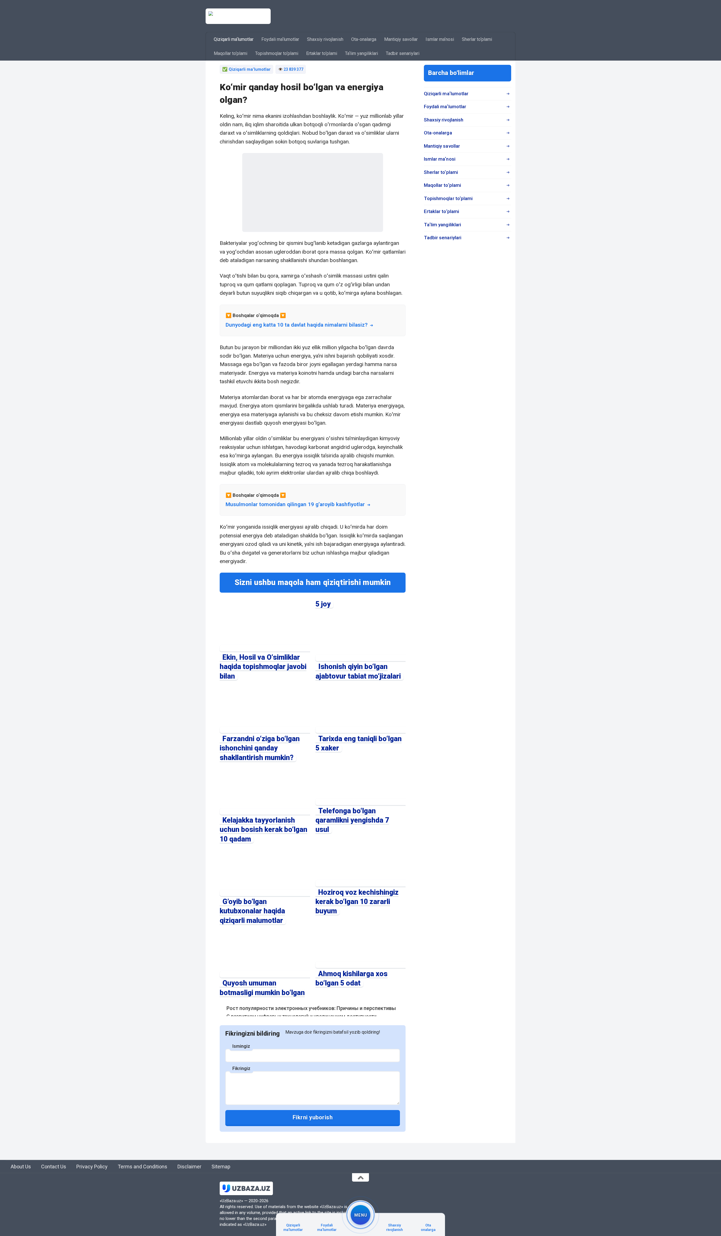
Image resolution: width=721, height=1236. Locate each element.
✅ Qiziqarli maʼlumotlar (246, 69)
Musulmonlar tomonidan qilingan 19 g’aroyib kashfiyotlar (295, 504)
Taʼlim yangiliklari (361, 53)
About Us (21, 1166)
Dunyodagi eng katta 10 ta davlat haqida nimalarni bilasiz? (297, 325)
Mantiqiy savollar (401, 39)
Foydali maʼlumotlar (280, 39)
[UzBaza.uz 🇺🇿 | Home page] (238, 16)
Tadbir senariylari (402, 53)
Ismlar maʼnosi (440, 39)
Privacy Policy (92, 1166)
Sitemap (221, 1166)
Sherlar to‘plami (477, 39)
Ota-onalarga (363, 39)
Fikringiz (241, 1068)
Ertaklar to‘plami (321, 53)
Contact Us (53, 1166)
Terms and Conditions (142, 1166)
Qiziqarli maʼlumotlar (233, 39)
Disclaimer (189, 1166)
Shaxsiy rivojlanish (325, 39)
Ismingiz (241, 1046)
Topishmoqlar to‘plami (276, 53)
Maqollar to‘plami (230, 53)
